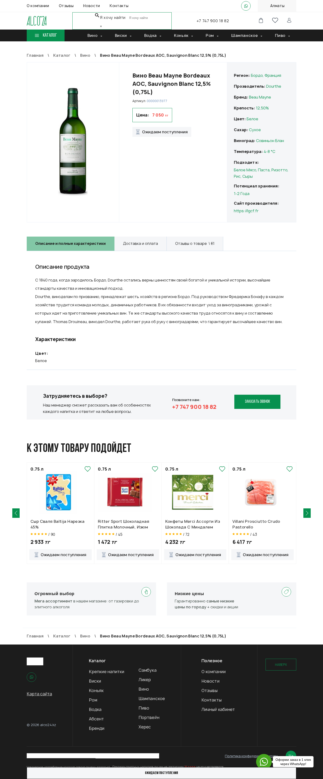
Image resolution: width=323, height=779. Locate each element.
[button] (16, 513)
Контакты (211, 700)
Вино (144, 689)
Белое (252, 118)
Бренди (97, 728)
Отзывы (209, 690)
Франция (273, 75)
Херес (145, 727)
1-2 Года (241, 193)
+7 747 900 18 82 (212, 20)
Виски (95, 681)
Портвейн (149, 717)
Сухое (255, 129)
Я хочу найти (113, 17)
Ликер (145, 679)
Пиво (144, 708)
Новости (210, 681)
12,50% (262, 108)
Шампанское (152, 698)
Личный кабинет (218, 709)
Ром (93, 700)
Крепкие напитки (106, 671)
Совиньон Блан (270, 140)
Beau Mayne (260, 97)
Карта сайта (39, 694)
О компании (213, 671)
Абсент (96, 719)
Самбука (148, 670)
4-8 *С (269, 151)
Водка (95, 709)
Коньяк (96, 690)
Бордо (257, 75)
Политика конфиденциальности (251, 756)
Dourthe (273, 86)
